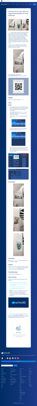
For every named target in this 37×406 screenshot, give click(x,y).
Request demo (18, 361)
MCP (1, 384)
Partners (30, 373)
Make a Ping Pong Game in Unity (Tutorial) (17, 286)
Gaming (11, 384)
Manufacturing (12, 371)
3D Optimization (3, 373)
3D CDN (2, 371)
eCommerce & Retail (13, 381)
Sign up (34, 4)
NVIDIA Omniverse (22, 381)
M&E (11, 376)
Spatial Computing (13, 379)
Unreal (21, 373)
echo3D (9, 32)
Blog (29, 376)
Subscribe (15, 365)
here (21, 274)
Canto (20, 387)
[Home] (18, 353)
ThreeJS (21, 395)
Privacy (30, 384)
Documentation (3, 381)
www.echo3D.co (15, 290)
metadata (13, 117)
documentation (16, 260)
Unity (20, 371)
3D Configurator (3, 379)
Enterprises (17, 4)
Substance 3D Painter (23, 376)
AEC (11, 373)
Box (20, 384)
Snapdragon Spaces (22, 392)
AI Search (2, 376)
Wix (20, 400)
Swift (20, 397)
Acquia (21, 389)
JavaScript (21, 379)
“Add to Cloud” (22, 112)
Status (30, 379)
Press (29, 381)
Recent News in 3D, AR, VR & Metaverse (17, 288)
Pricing (23, 4)
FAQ (1, 387)
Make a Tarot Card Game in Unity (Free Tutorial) (18, 282)
